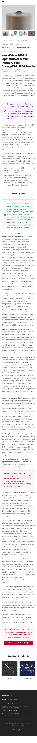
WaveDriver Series (24, 41)
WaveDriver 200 (7, 44)
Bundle (18, 44)
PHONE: (4, 700)
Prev (5, 51)
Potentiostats (10, 41)
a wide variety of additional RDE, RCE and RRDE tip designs (19, 222)
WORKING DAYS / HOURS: (10, 711)
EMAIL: (3, 703)
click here (21, 114)
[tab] (18, 193)
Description (18, 193)
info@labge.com (11, 703)
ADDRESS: (5, 706)
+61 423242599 (12, 700)
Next (12, 51)
